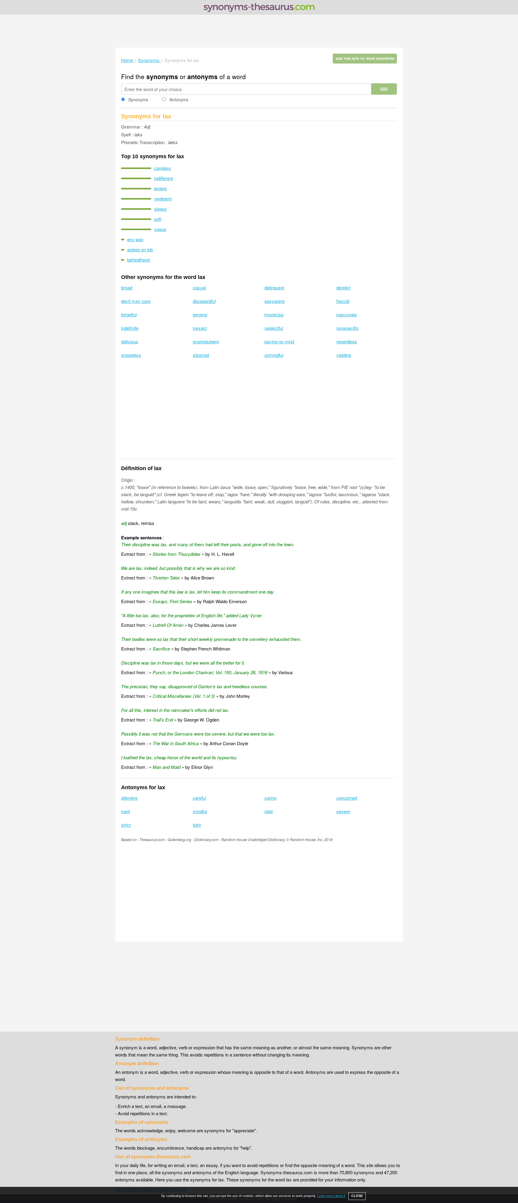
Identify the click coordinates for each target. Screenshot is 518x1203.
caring (270, 798)
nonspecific (347, 328)
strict (126, 825)
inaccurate (346, 314)
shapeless (131, 355)
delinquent (274, 287)
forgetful (129, 314)
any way (135, 239)
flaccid (342, 301)
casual (199, 287)
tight (197, 825)
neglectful (273, 328)
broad (126, 287)
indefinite (129, 328)
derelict (343, 287)
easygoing (274, 301)
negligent (162, 198)
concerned (346, 798)
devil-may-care (135, 301)
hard (125, 811)
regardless (346, 341)
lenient (160, 188)
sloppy (160, 209)
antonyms (202, 76)
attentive (129, 798)
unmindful (273, 355)
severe (343, 811)
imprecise (274, 314)
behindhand (138, 259)
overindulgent (206, 341)
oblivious (129, 341)
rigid (268, 811)
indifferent (163, 178)
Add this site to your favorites (364, 58)
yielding (343, 355)
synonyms (162, 76)
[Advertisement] (259, 31)
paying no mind (279, 341)
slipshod (201, 355)
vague (160, 229)
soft (157, 219)
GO (384, 89)
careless (162, 168)
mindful (200, 811)
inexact (200, 328)
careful (199, 798)
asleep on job (140, 249)
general (200, 314)
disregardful (204, 301)
